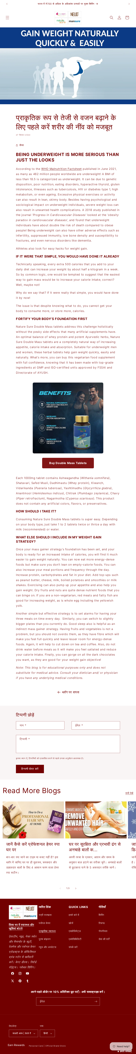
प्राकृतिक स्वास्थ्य (47, 931)
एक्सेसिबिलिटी (75, 939)
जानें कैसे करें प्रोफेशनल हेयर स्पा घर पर (33, 847)
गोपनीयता (103, 931)
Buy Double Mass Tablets (68, 463)
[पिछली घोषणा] (7, 4)
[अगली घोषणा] (129, 4)
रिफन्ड (102, 923)
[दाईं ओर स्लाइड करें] (76, 888)
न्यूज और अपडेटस (47, 947)
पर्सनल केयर (44, 923)
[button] (7, 18)
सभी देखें (129, 793)
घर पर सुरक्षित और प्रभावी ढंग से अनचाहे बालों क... (95, 847)
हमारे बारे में (74, 914)
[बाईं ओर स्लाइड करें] (60, 888)
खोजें (71, 923)
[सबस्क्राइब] (96, 1001)
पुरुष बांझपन (45, 939)
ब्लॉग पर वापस (70, 692)
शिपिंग (101, 914)
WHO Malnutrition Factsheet (61, 169)
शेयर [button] (21, 145)
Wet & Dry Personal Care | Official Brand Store (42, 1046)
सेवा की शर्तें (104, 939)
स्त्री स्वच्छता (45, 914)
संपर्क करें (73, 947)
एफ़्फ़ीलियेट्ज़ (75, 931)
